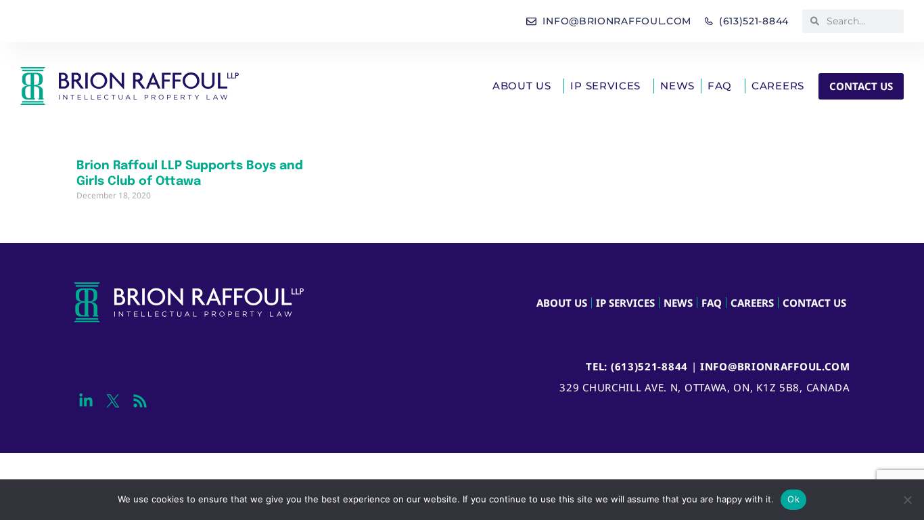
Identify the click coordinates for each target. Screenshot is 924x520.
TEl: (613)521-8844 (637, 366)
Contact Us (814, 302)
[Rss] (140, 400)
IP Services (605, 85)
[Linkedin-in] (85, 400)
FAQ (720, 85)
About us (521, 85)
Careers (778, 85)
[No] (907, 499)
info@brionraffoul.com (775, 366)
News (677, 85)
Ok (793, 499)
